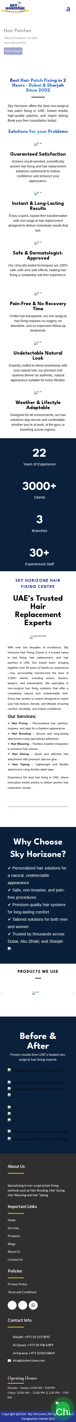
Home (12, 1220)
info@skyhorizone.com (29, 1360)
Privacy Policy (17, 1284)
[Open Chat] (63, 1409)
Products (14, 1236)
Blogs (12, 1244)
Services (13, 1228)
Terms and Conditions (22, 1292)
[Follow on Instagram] (22, 1305)
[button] (73, 993)
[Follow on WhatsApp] (33, 1305)
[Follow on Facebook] (12, 1305)
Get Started (11, 55)
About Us (14, 1251)
